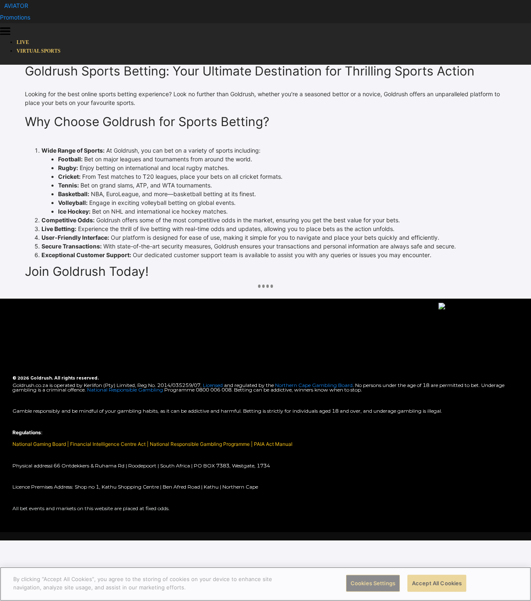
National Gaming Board (39, 444)
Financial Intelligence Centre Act (108, 444)
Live (23, 42)
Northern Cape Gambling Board (314, 385)
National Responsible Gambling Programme (200, 444)
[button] (16, 5)
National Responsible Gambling (125, 390)
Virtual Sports (39, 51)
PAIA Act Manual (273, 444)
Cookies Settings (373, 583)
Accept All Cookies (437, 583)
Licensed (213, 385)
